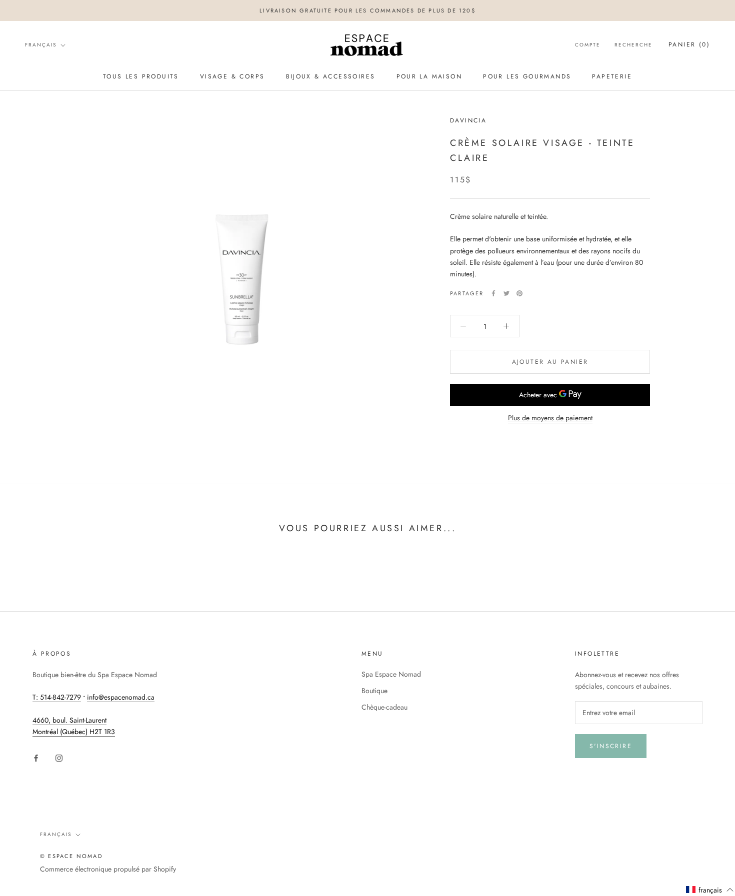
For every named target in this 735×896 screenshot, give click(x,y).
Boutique (375, 691)
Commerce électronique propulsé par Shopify (108, 869)
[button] (710, 890)
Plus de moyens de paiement (550, 418)
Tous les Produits (141, 76)
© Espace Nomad (71, 856)
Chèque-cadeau (385, 707)
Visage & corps (232, 76)
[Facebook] (493, 293)
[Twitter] (507, 293)
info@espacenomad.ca (120, 697)
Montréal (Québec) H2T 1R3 (73, 732)
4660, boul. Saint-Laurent (69, 720)
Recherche (633, 45)
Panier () (689, 44)
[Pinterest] (519, 293)
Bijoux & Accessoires (331, 76)
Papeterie (612, 76)
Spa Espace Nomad (391, 674)
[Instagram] (59, 757)
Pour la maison (429, 76)
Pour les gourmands (527, 76)
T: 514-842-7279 (56, 697)
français (40, 44)
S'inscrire (611, 746)
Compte (587, 45)
